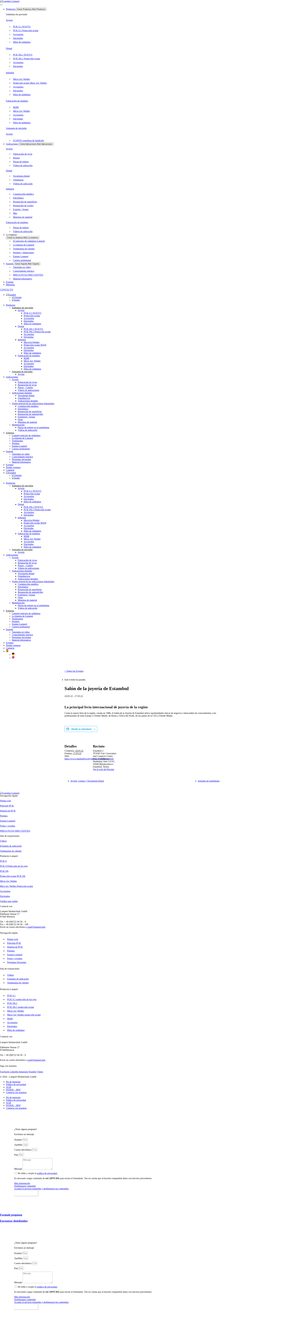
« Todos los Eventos (73, 671)
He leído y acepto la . (38, 1173)
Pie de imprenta (13, 1082)
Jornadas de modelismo (209, 781)
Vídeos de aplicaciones (28, 390)
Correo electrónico (23, 1150)
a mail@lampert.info (35, 927)
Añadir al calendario (81, 728)
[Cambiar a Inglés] (16, 300)
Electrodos (29, 321)
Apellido (18, 1144)
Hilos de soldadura (32, 323)
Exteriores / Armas (26, 417)
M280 (26, 358)
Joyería (9, 20)
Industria (10, 72)
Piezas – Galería (25, 387)
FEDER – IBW (13, 1090)
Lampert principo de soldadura (26, 435)
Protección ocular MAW (35, 345)
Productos (10, 305)
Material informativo (21, 462)
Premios (15, 443)
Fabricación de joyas (27, 382)
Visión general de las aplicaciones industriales (33, 403)
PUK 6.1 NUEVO (32, 313)
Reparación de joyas (27, 385)
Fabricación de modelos (17, 101)
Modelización (18, 425)
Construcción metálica (28, 406)
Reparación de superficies (30, 411)
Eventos (9, 464)
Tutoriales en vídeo (21, 454)
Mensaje (18, 1169)
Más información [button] (22, 1183)
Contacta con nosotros (16, 1092)
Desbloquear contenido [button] (25, 1186)
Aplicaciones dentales (22, 393)
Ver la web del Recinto (103, 769)
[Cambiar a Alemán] (17, 297)
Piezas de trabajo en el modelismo (33, 427)
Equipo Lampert (19, 446)
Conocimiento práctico (22, 456)
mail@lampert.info (36, 1060)
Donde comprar (13, 467)
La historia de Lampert (22, 438)
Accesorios (29, 318)
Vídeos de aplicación (27, 430)
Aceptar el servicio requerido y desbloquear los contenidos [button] (41, 1188)
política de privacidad (47, 1173)
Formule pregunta (11, 1214)
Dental (9, 48)
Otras (20, 419)
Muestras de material (27, 422)
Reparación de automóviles (30, 414)
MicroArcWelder (31, 342)
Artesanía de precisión (16, 128)
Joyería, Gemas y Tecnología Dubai (87, 781)
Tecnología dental (26, 395)
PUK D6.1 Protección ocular (37, 331)
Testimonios (17, 441)
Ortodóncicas (24, 398)
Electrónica (23, 409)
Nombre (18, 1139)
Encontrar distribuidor (14, 1220)
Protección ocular (32, 315)
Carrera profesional (21, 448)
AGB (8, 1087)
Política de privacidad (16, 1084)
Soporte (9, 451)
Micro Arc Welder (32, 361)
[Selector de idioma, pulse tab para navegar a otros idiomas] (11, 294)
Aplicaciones (12, 377)
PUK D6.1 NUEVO (33, 329)
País (16, 1155)
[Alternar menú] (1, 4)
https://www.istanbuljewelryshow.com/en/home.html (88, 759)
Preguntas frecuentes (21, 459)
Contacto (10, 648)
